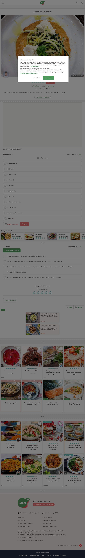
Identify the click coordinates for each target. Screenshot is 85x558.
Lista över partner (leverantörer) (28, 73)
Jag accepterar (48, 77)
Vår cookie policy (35, 66)
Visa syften (36, 77)
